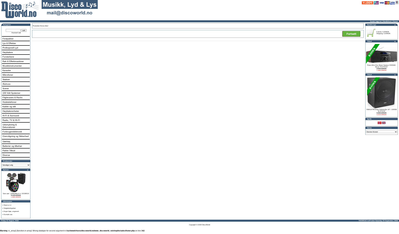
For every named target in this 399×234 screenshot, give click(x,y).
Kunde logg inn (376, 21)
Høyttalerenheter (10, 111)
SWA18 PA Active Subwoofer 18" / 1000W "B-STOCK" (381, 110)
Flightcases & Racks (12, 97)
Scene (5, 88)
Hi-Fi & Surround (10, 115)
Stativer (6, 79)
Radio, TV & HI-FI (11, 120)
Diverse (6, 155)
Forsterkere (8, 57)
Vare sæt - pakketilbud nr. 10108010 (16, 193)
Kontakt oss (8, 214)
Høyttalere (7, 52)
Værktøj (6, 141)
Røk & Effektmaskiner (13, 61)
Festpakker (8, 38)
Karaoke (6, 70)
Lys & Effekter (9, 43)
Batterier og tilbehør (12, 146)
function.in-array (24, 231)
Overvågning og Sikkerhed (15, 136)
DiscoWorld (206, 225)
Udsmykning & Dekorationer (9, 125)
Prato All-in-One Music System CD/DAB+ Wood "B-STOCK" (381, 66)
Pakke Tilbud (8, 150)
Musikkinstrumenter (12, 66)
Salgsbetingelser (10, 208)
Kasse (395, 21)
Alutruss (6, 84)
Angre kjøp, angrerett (11, 211)
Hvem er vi (7, 205)
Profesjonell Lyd (10, 47)
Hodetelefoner (9, 102)
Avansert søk (16, 33)
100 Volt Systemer (11, 93)
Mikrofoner (7, 75)
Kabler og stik (9, 106)
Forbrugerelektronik (12, 131)
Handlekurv (387, 21)
